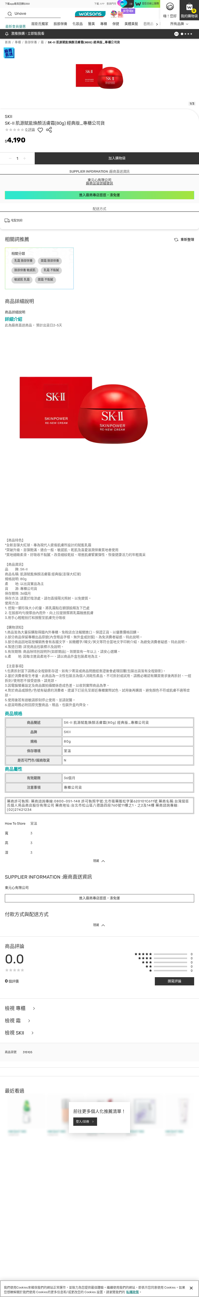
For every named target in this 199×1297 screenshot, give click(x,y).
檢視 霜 (13, 1020)
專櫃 (103, 24)
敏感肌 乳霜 (22, 279)
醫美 (91, 24)
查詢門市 (111, 3)
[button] (189, 10)
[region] (99, 1288)
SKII (8, 116)
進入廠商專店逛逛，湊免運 (99, 195)
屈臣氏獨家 (39, 24)
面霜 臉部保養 (50, 260)
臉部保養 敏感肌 (24, 270)
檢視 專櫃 (16, 1008)
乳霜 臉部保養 (23, 260)
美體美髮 (131, 24)
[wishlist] (40, 129)
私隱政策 (132, 1292)
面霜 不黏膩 (45, 279)
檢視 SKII (15, 1033)
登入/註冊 (82, 1121)
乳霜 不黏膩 (51, 270)
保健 (115, 24)
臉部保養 (60, 24)
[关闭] (191, 1288)
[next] (157, 24)
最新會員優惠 (15, 26)
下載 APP (99, 3)
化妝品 (78, 24)
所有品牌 (177, 24)
